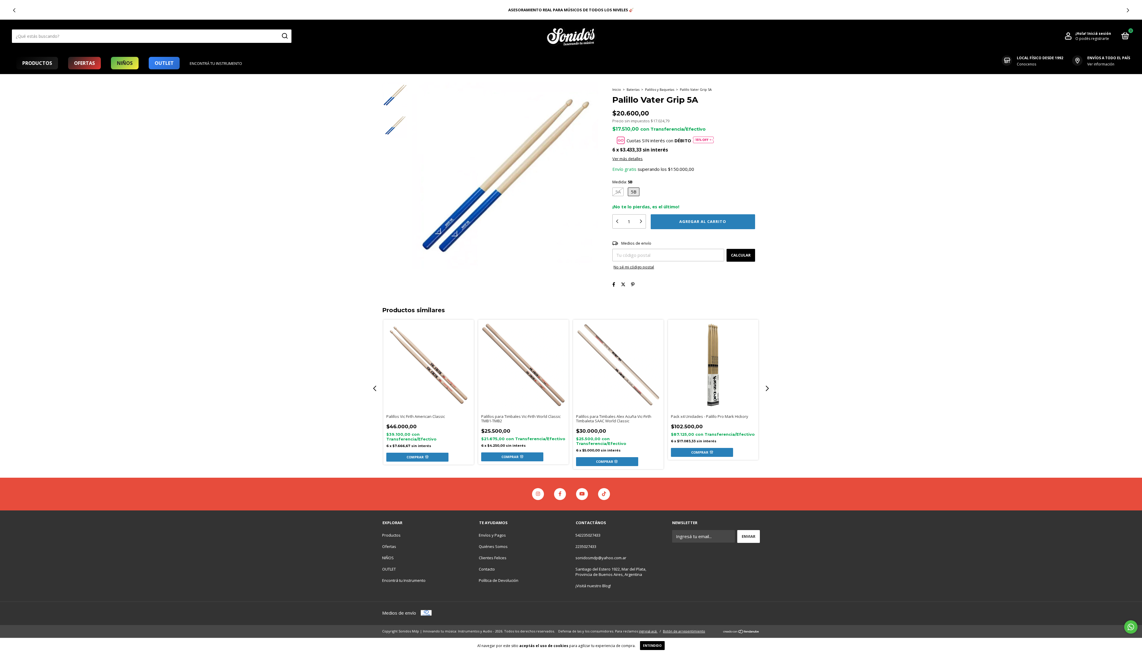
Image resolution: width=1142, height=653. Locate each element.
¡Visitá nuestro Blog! (593, 585)
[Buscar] (284, 36)
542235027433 (587, 535)
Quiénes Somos (493, 546)
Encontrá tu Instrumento (216, 63)
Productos (37, 63)
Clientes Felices (492, 557)
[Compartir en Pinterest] (632, 284)
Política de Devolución (498, 580)
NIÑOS (125, 63)
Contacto (487, 569)
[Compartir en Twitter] (623, 284)
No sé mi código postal (634, 267)
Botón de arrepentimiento (684, 631)
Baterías (633, 89)
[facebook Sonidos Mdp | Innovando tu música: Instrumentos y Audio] (560, 494)
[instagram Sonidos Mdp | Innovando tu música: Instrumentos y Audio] (538, 494)
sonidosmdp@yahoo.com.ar (600, 557)
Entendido (652, 645)
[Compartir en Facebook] (613, 284)
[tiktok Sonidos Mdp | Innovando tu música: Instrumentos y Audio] (604, 494)
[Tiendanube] (741, 632)
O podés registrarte (1092, 38)
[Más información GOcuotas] (703, 140)
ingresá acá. (648, 631)
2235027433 (585, 546)
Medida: (622, 182)
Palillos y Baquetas (659, 89)
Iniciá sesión (1099, 33)
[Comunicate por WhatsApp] (1131, 627)
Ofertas (84, 63)
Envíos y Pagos (492, 535)
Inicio (616, 89)
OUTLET (164, 63)
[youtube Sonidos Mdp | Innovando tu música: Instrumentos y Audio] (582, 494)
